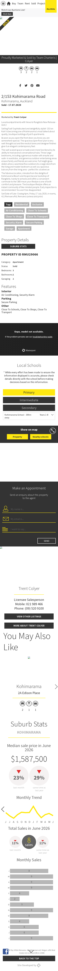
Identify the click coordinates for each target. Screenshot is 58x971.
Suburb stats (18, 246)
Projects (41, 3)
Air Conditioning (14, 210)
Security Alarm (14, 222)
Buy (14, 3)
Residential (21, 204)
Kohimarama (29, 686)
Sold (33, 3)
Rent (27, 3)
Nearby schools (41, 436)
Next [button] (56, 687)
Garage (10, 228)
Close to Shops (14, 216)
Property (17, 436)
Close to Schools (37, 210)
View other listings (29, 616)
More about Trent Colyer (29, 625)
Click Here (7, 14)
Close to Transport (37, 216)
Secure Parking (34, 222)
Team (20, 3)
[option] (28, 683)
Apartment (24, 228)
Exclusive (37, 204)
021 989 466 (34, 604)
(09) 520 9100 (34, 608)
